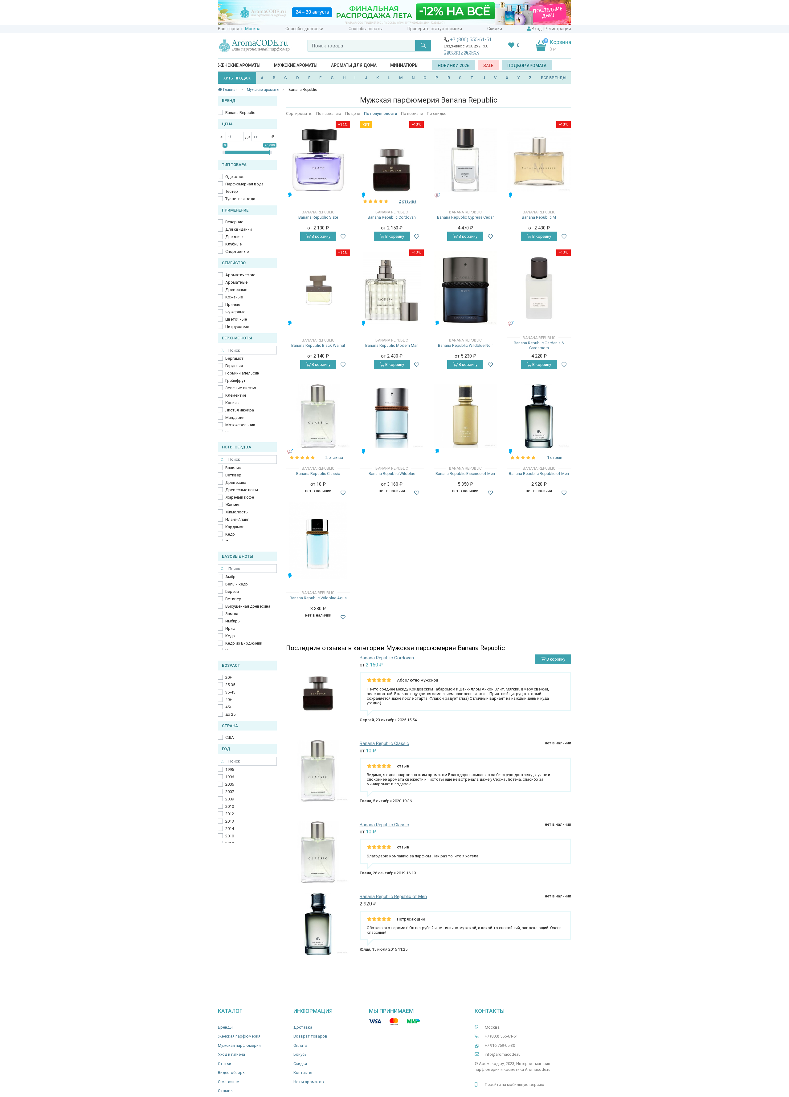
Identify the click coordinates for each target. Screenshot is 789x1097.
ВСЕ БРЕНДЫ (553, 77)
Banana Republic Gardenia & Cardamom (539, 345)
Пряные (232, 304)
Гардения (234, 365)
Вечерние (234, 222)
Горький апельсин (242, 373)
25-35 (230, 684)
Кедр (230, 534)
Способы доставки (304, 28)
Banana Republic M (539, 217)
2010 (229, 806)
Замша (231, 613)
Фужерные (235, 312)
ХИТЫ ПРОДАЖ (237, 78)
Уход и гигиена (231, 1054)
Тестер (231, 191)
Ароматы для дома (354, 65)
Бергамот (234, 358)
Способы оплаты (365, 28)
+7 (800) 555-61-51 (471, 40)
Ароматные (236, 282)
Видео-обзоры (232, 1072)
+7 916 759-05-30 (500, 1045)
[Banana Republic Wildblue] (392, 416)
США (229, 737)
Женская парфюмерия (239, 1036)
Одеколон (234, 176)
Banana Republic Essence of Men (465, 473)
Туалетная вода (240, 198)
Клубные (233, 244)
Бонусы (300, 1054)
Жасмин (232, 504)
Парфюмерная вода (244, 184)
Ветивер (233, 475)
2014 (229, 828)
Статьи (224, 1063)
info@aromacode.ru (503, 1054)
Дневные (234, 236)
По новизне (412, 113)
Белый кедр (236, 584)
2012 (229, 814)
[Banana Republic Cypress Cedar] (465, 160)
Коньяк (232, 402)
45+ (228, 707)
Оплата (300, 1045)
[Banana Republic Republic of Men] (539, 416)
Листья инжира (239, 410)
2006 (229, 784)
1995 (229, 769)
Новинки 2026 (453, 65)
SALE (488, 65)
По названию (328, 113)
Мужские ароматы (295, 65)
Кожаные (234, 297)
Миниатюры (404, 65)
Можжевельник (240, 425)
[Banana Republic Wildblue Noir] (465, 288)
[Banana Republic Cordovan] (392, 160)
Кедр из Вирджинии (243, 643)
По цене (352, 113)
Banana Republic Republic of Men (539, 473)
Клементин (235, 395)
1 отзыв (554, 457)
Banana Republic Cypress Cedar (465, 217)
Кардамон (234, 526)
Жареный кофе (239, 497)
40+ (228, 699)
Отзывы (226, 1090)
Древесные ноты (241, 490)
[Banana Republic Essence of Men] (465, 416)
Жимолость (236, 512)
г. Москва (250, 28)
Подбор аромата (526, 65)
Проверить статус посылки (434, 28)
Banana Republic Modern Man (392, 345)
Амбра (231, 576)
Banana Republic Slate (318, 217)
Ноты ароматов (308, 1081)
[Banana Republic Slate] (318, 160)
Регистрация (558, 28)
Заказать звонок (461, 52)
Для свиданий (238, 229)
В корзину (320, 236)
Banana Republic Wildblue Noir (465, 345)
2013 (229, 821)
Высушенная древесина (247, 606)
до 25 (230, 714)
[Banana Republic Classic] (318, 416)
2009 (229, 799)
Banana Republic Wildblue (392, 473)
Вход (537, 28)
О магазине (228, 1081)
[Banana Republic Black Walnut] (318, 288)
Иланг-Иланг (237, 519)
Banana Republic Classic (318, 473)
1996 (229, 777)
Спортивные (237, 251)
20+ (228, 677)
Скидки (494, 28)
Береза (232, 591)
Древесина (235, 482)
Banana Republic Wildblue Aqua (318, 598)
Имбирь (232, 621)
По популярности (380, 113)
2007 (229, 791)
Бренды (225, 1027)
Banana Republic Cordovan (392, 217)
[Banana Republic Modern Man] (392, 287)
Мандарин (234, 417)
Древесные (236, 289)
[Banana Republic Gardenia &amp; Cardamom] (539, 288)
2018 (229, 836)
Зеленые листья (240, 388)
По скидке (436, 113)
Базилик (233, 467)
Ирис (230, 628)
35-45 (230, 692)
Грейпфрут (235, 380)
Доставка (302, 1027)
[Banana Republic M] (539, 160)
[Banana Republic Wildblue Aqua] (318, 540)
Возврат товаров (310, 1036)
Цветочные (236, 319)
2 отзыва (407, 201)
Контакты (302, 1072)
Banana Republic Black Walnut (318, 345)
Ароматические (240, 275)
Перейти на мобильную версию (514, 1084)
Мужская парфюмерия (239, 1045)
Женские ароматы (239, 65)
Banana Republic (240, 112)
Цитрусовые (237, 326)
